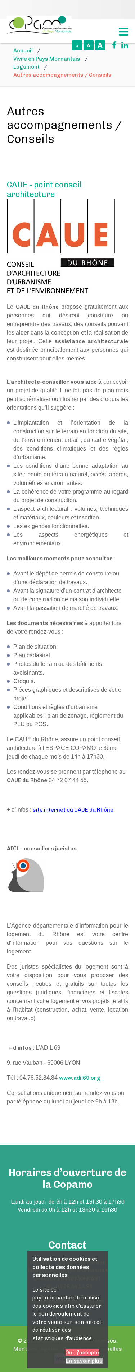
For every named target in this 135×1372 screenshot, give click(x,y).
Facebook (112, 45)
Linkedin (123, 45)
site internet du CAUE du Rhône (73, 810)
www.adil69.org (79, 1078)
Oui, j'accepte (82, 1352)
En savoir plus (84, 1361)
